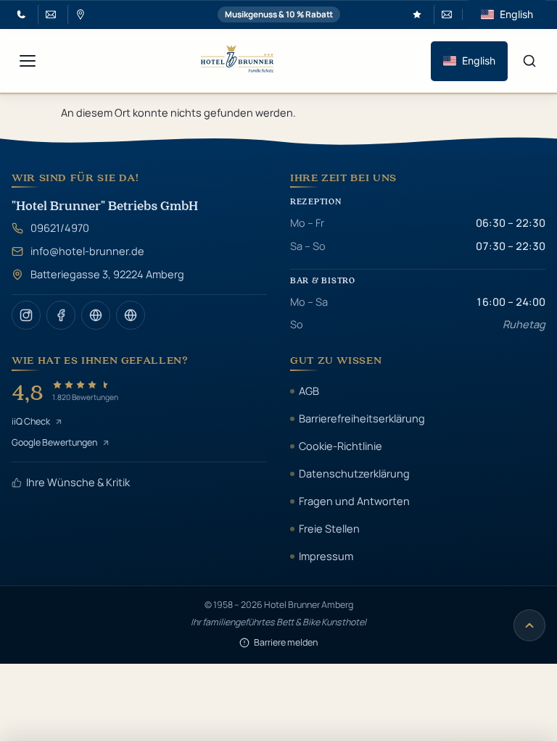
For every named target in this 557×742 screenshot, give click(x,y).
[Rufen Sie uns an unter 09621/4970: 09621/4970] (21, 14)
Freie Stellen (329, 528)
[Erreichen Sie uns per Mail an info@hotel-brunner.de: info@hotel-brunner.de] (49, 14)
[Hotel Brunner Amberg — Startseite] (237, 60)
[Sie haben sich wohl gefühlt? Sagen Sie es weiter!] (417, 14)
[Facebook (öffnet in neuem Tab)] (60, 315)
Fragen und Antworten (354, 500)
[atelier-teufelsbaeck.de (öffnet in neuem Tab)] (95, 315)
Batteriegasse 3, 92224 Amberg (107, 274)
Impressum (326, 556)
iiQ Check (31, 421)
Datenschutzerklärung (354, 473)
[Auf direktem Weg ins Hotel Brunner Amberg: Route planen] (78, 14)
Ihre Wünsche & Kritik (78, 482)
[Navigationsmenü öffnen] (28, 61)
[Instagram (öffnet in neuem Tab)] (26, 315)
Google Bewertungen (54, 442)
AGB (309, 390)
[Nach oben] (529, 625)
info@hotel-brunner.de (87, 250)
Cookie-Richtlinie (340, 445)
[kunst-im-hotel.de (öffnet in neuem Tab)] (130, 315)
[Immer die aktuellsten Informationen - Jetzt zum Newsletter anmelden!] (445, 14)
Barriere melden (286, 642)
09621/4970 (59, 227)
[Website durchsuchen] (529, 61)
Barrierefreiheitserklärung (362, 418)
